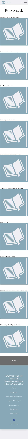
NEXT (14, 361)
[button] (25, 2)
